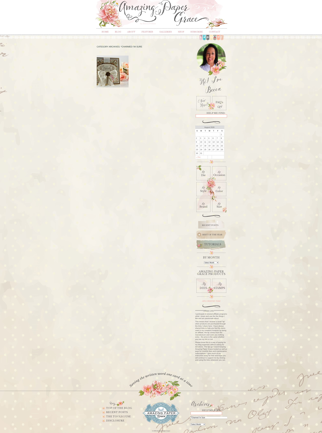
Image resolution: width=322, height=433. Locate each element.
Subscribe (197, 32)
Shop (181, 32)
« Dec (198, 157)
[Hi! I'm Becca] (211, 68)
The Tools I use (118, 416)
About (131, 32)
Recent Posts (117, 412)
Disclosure (115, 420)
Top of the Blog (119, 408)
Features (147, 32)
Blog (118, 32)
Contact (214, 32)
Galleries (165, 32)
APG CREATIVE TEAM (211, 301)
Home (105, 32)
